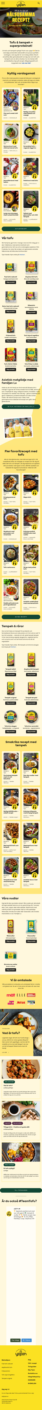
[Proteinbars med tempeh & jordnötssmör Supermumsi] (21, 1328)
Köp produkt (11, 282)
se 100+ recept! (21, 616)
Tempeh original (7, 1378)
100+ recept (32, 1363)
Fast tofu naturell (7, 1364)
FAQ (29, 1360)
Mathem (22, 254)
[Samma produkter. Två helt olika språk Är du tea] (21, 1309)
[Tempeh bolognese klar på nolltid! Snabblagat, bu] (21, 1250)
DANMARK (31, 1380)
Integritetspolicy (34, 1377)
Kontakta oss (33, 1373)
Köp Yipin (31, 1370)
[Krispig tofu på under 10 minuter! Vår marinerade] (21, 1269)
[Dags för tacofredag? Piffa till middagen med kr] (21, 1289)
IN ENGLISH (32, 1383)
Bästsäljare (6, 1360)
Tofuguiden (32, 1366)
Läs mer (4, 1052)
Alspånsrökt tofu (7, 1367)
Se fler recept (21, 228)
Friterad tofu (6, 1371)
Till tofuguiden (21, 1190)
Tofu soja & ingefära (8, 1375)
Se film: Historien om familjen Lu (21, 406)
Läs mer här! (26, 63)
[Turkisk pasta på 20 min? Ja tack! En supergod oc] (21, 1230)
